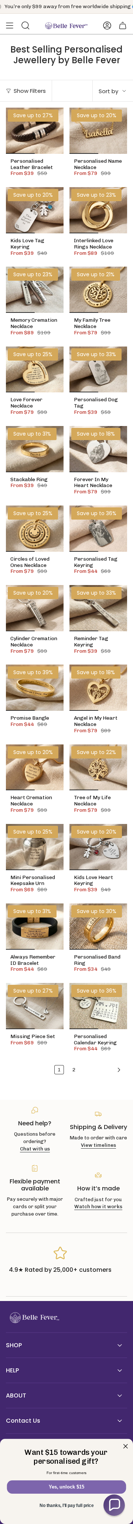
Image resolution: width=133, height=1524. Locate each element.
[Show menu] (9, 25)
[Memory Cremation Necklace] (35, 290)
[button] (114, 1505)
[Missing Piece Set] (35, 1006)
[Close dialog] (125, 1446)
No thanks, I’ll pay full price (66, 1505)
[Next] (103, 1070)
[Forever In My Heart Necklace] (98, 449)
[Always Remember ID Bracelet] (35, 926)
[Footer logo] (33, 1317)
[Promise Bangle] (35, 688)
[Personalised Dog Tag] (98, 370)
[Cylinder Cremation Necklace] (35, 608)
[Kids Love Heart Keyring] (98, 847)
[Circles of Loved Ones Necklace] (35, 529)
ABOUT (16, 1395)
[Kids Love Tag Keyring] (35, 210)
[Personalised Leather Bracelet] (35, 131)
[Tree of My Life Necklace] (98, 767)
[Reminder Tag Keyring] (98, 608)
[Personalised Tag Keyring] (98, 529)
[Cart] (122, 25)
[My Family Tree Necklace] (98, 290)
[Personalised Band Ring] (98, 926)
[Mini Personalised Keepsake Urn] (35, 847)
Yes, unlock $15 (66, 1487)
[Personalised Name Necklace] (98, 131)
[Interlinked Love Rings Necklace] (98, 210)
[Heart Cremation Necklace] (35, 767)
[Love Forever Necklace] (35, 370)
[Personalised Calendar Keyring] (98, 1006)
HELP (12, 1370)
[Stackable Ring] (35, 449)
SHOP (14, 1345)
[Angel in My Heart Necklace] (98, 688)
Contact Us (23, 1420)
